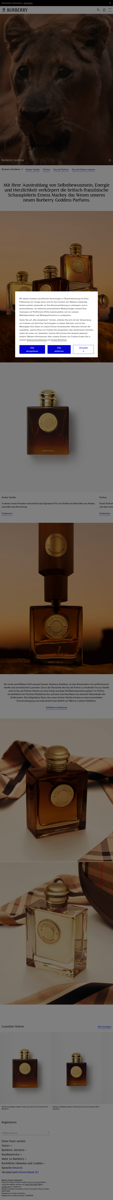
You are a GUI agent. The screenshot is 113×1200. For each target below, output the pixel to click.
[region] (56, 324)
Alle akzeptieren (32, 349)
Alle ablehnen (59, 349)
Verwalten (83, 349)
